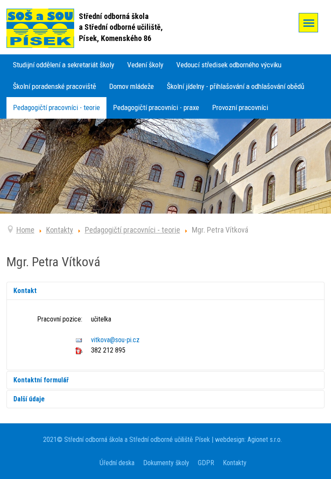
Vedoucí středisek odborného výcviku (228, 64)
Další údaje (29, 399)
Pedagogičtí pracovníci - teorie (56, 107)
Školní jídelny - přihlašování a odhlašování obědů (235, 86)
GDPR (206, 463)
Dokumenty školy (166, 463)
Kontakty (235, 463)
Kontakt (25, 291)
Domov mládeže (131, 86)
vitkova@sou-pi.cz (115, 340)
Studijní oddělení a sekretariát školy (63, 64)
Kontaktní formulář (41, 380)
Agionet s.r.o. (264, 439)
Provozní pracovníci (240, 107)
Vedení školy (145, 64)
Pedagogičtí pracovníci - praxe (156, 107)
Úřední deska (117, 463)
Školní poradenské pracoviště (54, 86)
